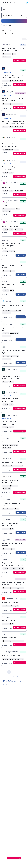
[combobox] (14, 9)
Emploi (9, 680)
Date (24, 39)
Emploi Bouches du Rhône (8, 682)
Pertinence (18, 39)
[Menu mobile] (1, 2)
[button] (15, 15)
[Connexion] (26, 2)
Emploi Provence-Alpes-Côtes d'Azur (11, 681)
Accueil (4, 680)
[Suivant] (17, 676)
